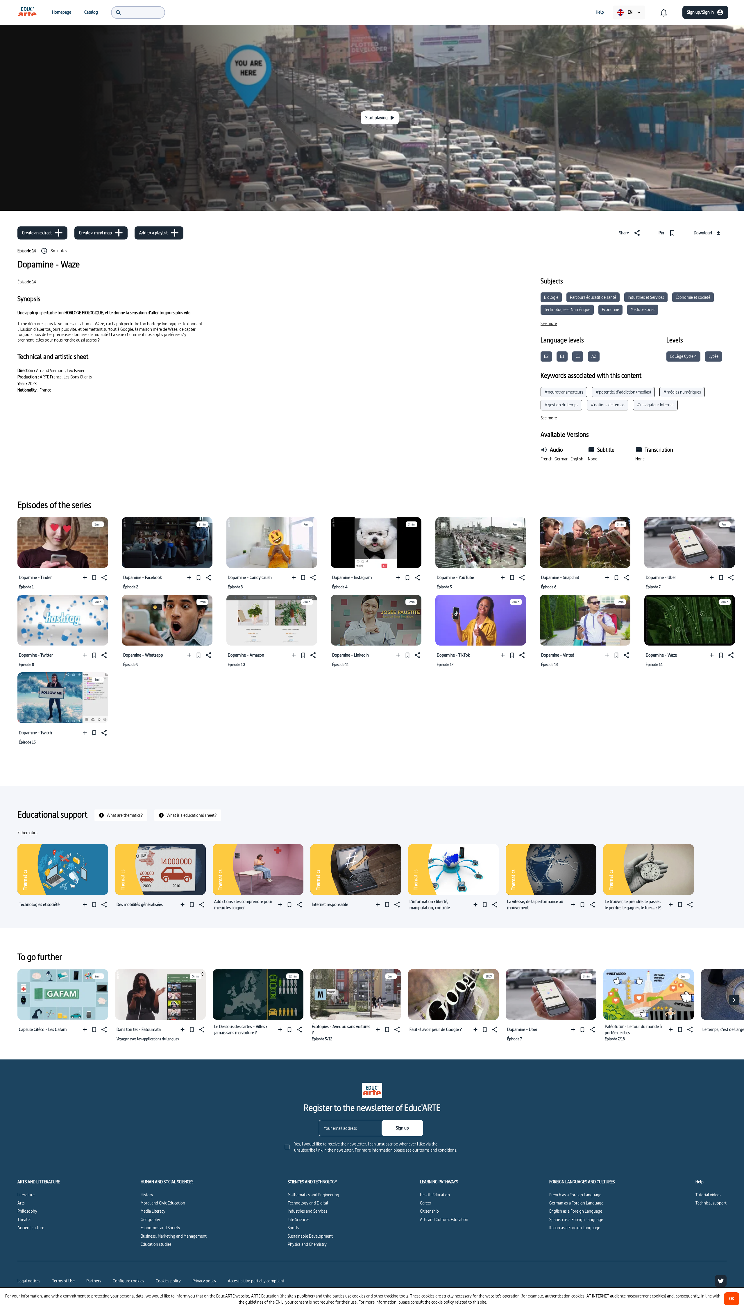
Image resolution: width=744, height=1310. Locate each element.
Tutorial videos (708, 1195)
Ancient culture (30, 1228)
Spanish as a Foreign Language (576, 1219)
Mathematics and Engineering (313, 1195)
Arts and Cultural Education (444, 1219)
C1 (578, 356)
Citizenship (429, 1211)
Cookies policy (168, 1281)
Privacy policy (204, 1281)
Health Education (435, 1195)
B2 (546, 356)
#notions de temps (608, 405)
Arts (21, 1203)
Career (425, 1203)
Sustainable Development (310, 1236)
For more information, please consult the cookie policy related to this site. (423, 1302)
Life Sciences (299, 1219)
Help (699, 1181)
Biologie (551, 297)
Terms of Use (63, 1281)
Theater (24, 1219)
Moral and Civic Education (163, 1203)
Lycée (713, 356)
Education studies (156, 1244)
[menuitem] (27, 12)
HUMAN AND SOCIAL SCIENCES (167, 1181)
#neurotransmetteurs (563, 392)
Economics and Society (160, 1228)
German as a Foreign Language (576, 1203)
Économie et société (693, 297)
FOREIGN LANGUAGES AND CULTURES (582, 1181)
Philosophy (27, 1211)
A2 (593, 356)
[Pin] (94, 577)
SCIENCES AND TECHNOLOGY (312, 1181)
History (147, 1195)
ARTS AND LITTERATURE (38, 1181)
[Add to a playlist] (86, 577)
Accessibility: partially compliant (256, 1281)
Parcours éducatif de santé (593, 297)
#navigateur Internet (655, 405)
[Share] (103, 577)
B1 (562, 356)
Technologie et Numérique (567, 309)
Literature (26, 1195)
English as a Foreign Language (575, 1211)
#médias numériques (682, 392)
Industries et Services (646, 297)
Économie (610, 309)
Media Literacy (153, 1211)
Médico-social (643, 309)
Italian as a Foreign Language (574, 1228)
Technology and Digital (308, 1203)
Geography (150, 1219)
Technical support (711, 1203)
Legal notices (28, 1281)
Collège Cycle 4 (683, 356)
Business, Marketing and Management (174, 1236)
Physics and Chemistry (307, 1244)
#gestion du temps (561, 405)
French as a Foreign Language (575, 1195)
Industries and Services (307, 1211)
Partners (93, 1281)
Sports (293, 1228)
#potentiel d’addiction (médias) (623, 392)
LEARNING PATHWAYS (439, 1181)
